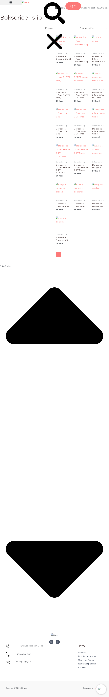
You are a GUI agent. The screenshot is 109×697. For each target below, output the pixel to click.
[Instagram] (51, 642)
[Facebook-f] (58, 642)
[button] (11, 2)
